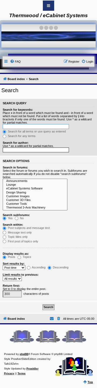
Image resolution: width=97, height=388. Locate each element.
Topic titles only (17, 236)
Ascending (38, 267)
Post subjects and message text (28, 227)
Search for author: (16, 142)
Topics (26, 256)
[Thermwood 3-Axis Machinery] (35, 208)
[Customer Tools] (35, 204)
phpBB (24, 354)
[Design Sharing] (35, 193)
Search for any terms (21, 136)
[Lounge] (35, 185)
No (21, 218)
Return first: (11, 285)
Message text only (19, 232)
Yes (10, 218)
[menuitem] (15, 61)
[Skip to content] (48, 6)
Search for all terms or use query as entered (36, 131)
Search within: (13, 224)
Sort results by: (14, 263)
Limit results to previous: (21, 274)
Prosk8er (32, 368)
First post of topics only (22, 241)
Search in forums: (15, 167)
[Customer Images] (35, 196)
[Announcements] (35, 181)
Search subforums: (16, 215)
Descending (60, 267)
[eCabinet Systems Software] (35, 189)
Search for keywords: (18, 109)
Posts (11, 256)
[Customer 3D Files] (35, 200)
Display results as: (16, 253)
